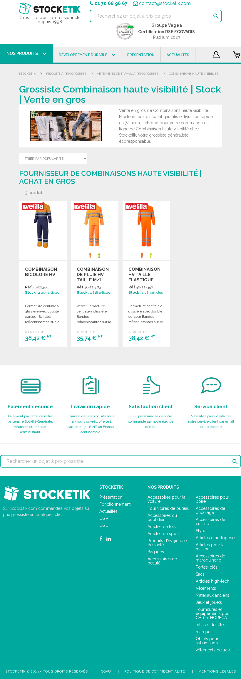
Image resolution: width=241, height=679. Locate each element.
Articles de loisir (163, 527)
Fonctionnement (114, 504)
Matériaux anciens (212, 595)
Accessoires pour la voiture (166, 499)
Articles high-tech (212, 581)
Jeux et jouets (209, 602)
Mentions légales (217, 671)
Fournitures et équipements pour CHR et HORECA (213, 613)
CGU (103, 525)
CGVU (106, 671)
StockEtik (27, 73)
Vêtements (206, 588)
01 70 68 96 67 (111, 3)
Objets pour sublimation (207, 641)
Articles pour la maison (210, 547)
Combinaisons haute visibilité (193, 73)
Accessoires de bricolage (210, 510)
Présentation (111, 497)
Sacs (200, 574)
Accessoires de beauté (162, 561)
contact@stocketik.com (165, 3)
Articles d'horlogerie (215, 538)
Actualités (108, 511)
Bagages (156, 552)
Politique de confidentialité (154, 671)
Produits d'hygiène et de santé (168, 543)
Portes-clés (206, 567)
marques (204, 632)
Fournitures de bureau (169, 508)
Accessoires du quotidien (162, 517)
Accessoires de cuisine (210, 521)
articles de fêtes (211, 625)
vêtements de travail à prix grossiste (127, 73)
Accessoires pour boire (212, 499)
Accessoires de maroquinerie (210, 558)
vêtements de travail (215, 650)
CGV (103, 518)
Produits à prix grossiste (66, 73)
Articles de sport (163, 534)
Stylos (201, 531)
